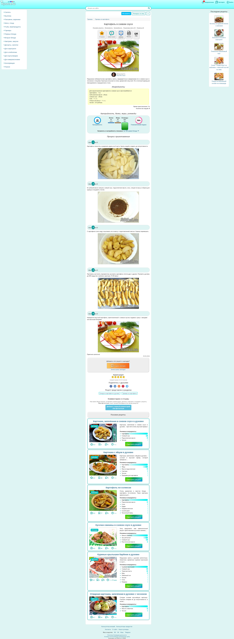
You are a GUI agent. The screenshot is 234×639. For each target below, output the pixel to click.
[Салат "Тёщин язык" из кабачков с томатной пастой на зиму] (218, 60)
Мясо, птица (9, 23)
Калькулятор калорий (108, 626)
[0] (122, 35)
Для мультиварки (11, 55)
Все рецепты (126, 13)
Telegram (128, 632)
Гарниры (8, 30)
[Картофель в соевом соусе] (118, 55)
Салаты (8, 12)
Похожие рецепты (98, 28)
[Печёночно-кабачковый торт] (218, 46)
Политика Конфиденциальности (117, 635)
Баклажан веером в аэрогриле (219, 38)
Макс (122, 632)
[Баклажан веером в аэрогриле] (218, 33)
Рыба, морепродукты (13, 26)
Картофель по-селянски (118, 487)
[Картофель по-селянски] (103, 500)
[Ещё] (148, 13)
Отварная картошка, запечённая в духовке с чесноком (118, 593)
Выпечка (8, 16)
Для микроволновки (12, 59)
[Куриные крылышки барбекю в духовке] (103, 567)
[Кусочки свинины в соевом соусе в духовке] (103, 536)
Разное (7, 66)
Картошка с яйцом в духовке (118, 452)
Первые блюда (10, 34)
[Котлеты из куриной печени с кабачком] (218, 19)
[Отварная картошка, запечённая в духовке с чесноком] (103, 605)
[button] (129, 36)
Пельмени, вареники (12, 19)
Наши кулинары (124, 629)
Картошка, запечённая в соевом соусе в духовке (118, 421)
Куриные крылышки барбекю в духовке (118, 554)
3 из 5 (118, 377)
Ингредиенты (109, 28)
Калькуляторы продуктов (124, 626)
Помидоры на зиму (138, 13)
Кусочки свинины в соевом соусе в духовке (118, 524)
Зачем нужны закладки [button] (118, 369)
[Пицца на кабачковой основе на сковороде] (218, 76)
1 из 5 (113, 377)
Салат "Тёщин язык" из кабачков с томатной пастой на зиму (218, 67)
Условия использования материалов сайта (117, 636)
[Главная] (8, 3)
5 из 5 (123, 377)
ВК (115, 632)
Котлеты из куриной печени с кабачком (219, 25)
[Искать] (149, 8)
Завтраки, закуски (11, 41)
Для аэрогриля (10, 48)
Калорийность (118, 28)
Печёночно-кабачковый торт (219, 52)
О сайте (114, 629)
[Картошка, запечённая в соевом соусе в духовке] (103, 433)
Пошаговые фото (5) (129, 28)
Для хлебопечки (11, 52)
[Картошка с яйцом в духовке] (103, 465)
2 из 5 (115, 377)
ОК (118, 632)
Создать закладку (120, 366)
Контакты (108, 629)
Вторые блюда (10, 37)
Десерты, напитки (11, 45)
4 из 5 (121, 377)
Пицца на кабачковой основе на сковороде (219, 82)
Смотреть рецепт (134, 444)
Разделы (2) (140, 28)
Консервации (10, 63)
